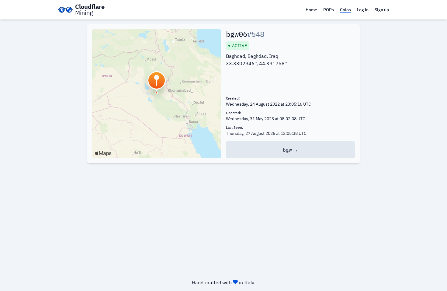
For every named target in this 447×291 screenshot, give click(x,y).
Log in (363, 9)
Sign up (382, 9)
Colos (345, 9)
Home (311, 9)
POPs (328, 9)
